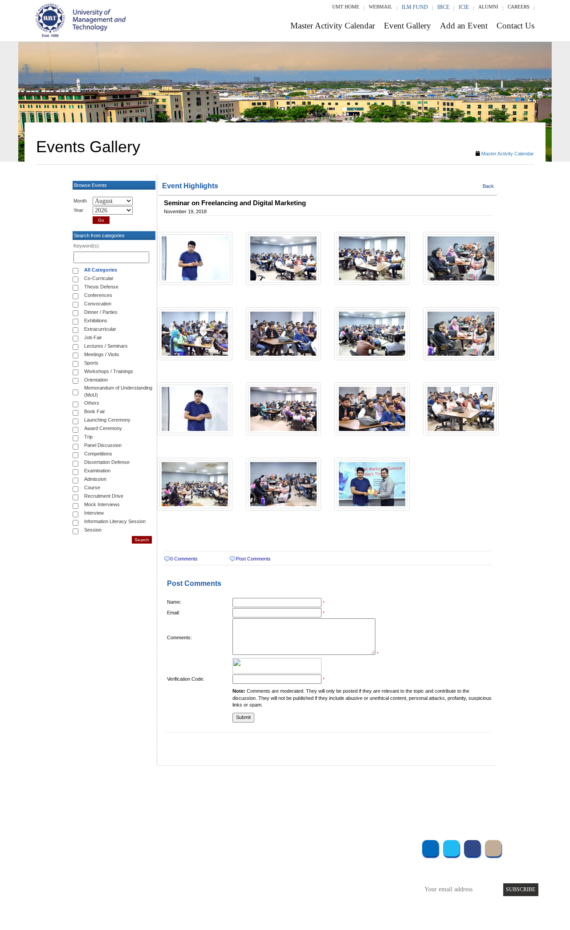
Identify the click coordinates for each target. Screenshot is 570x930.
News (218, 894)
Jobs (217, 906)
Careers (518, 6)
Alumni (488, 6)
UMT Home (345, 6)
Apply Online (141, 894)
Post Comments (253, 558)
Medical (352, 882)
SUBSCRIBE (520, 889)
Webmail (380, 6)
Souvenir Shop (360, 894)
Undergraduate (142, 846)
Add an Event (464, 25)
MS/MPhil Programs (149, 870)
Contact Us (515, 25)
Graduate (136, 858)
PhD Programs (142, 882)
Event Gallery (407, 25)
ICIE (464, 7)
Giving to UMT (230, 870)
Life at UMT (226, 882)
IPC (346, 858)
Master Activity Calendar (332, 25)
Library (351, 846)
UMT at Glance (230, 846)
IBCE (443, 7)
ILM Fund (415, 7)
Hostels (351, 870)
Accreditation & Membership (247, 858)
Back (488, 186)
